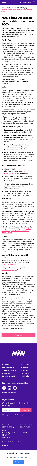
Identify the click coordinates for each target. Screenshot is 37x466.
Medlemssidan (8, 367)
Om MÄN (9, 8)
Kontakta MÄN (8, 376)
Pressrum (25, 370)
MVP (23, 171)
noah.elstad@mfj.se (9, 264)
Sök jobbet (18, 335)
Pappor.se (25, 373)
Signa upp (26, 410)
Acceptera (18, 462)
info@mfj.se (24, 433)
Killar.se (6, 373)
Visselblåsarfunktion (9, 370)
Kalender (6, 364)
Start (3, 8)
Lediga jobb (25, 8)
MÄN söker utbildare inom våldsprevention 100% (16, 10)
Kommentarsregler (9, 392)
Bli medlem (25, 2)
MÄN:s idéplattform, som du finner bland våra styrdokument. (16, 231)
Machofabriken (9, 173)
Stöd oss (24, 367)
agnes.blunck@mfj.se (9, 270)
